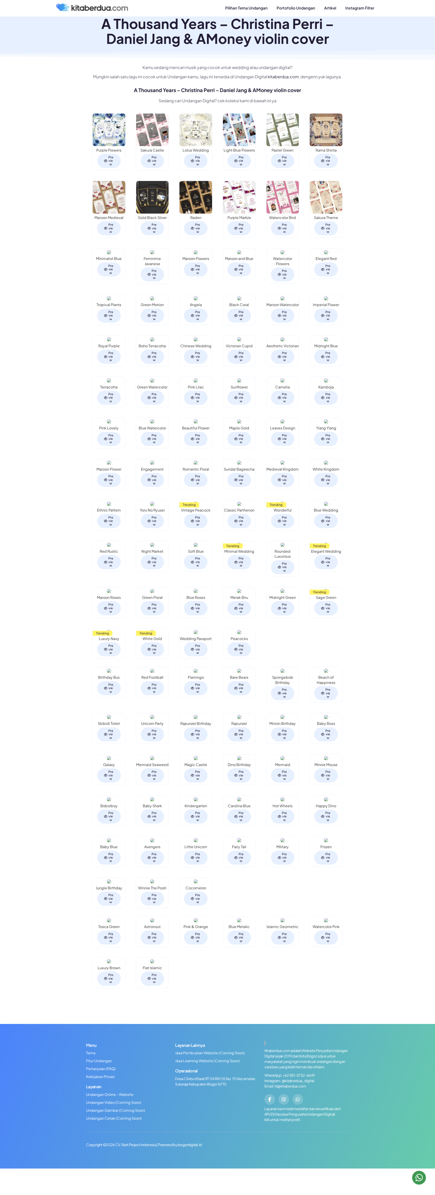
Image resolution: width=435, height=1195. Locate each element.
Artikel (330, 7)
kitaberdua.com (283, 76)
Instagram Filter (359, 7)
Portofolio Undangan (296, 7)
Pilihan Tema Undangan (246, 7)
